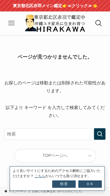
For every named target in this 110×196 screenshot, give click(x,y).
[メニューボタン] (11, 23)
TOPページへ (55, 155)
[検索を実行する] (100, 134)
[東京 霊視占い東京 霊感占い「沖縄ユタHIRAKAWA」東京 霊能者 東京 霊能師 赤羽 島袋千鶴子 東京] (55, 23)
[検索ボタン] (98, 23)
